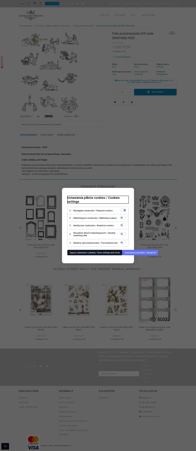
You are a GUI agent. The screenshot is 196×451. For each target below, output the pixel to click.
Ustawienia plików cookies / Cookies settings (93, 199)
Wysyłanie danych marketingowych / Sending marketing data (94, 234)
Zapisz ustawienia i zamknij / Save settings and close (95, 252)
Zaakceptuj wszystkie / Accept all (140, 252)
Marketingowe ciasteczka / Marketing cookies (95, 218)
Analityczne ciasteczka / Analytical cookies (93, 225)
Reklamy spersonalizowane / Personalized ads (95, 243)
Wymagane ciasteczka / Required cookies (93, 210)
